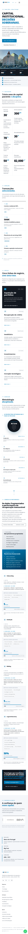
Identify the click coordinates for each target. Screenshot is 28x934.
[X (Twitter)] (6, 880)
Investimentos (5, 903)
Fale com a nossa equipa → (11, 786)
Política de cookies (6, 918)
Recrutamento (5, 891)
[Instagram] (12, 880)
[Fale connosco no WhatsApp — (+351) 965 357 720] (25, 931)
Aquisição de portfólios (7, 897)
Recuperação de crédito (7, 899)
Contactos (4, 912)
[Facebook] (9, 880)
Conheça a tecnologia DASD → (12, 782)
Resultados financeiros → (10, 45)
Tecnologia (4, 889)
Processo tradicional (8, 524)
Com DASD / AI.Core (20, 524)
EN (15, 2)
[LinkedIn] (3, 880)
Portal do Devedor (6, 914)
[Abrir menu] (19, 2)
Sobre (3, 886)
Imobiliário (4, 901)
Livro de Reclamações (7, 920)
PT (13, 2)
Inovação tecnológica (6, 905)
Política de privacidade (7, 916)
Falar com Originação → (9, 40)
